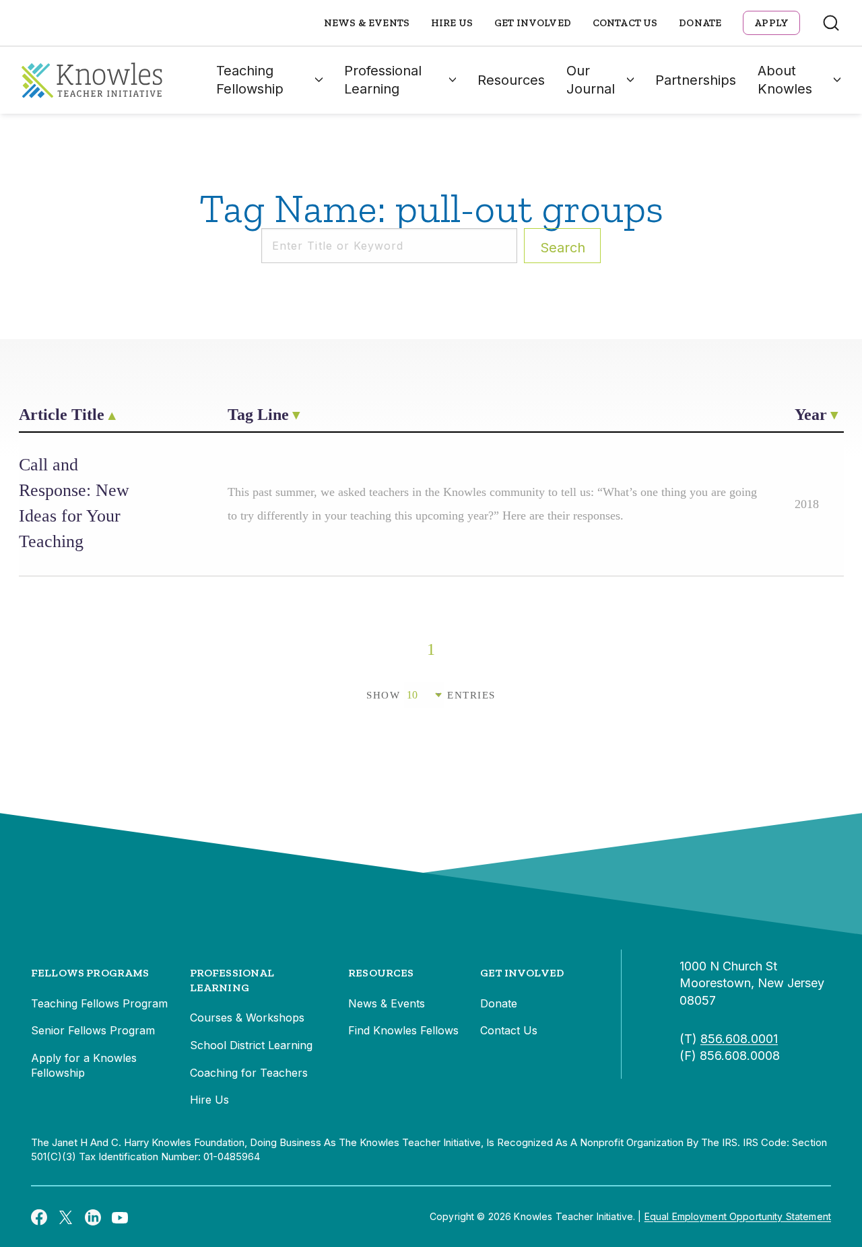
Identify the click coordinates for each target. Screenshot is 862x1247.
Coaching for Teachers (249, 1072)
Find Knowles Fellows (403, 1030)
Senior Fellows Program (93, 1030)
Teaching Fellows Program (99, 1003)
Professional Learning (383, 80)
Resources (511, 80)
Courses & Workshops (247, 1017)
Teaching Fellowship (250, 80)
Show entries (431, 695)
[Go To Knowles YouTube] (120, 1217)
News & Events (366, 23)
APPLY (771, 23)
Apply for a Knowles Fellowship (84, 1065)
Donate (700, 23)
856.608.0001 (739, 1039)
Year (811, 414)
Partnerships (695, 80)
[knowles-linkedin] (93, 1216)
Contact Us (625, 23)
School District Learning (251, 1045)
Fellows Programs (90, 972)
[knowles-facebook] (39, 1216)
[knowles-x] (66, 1216)
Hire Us (452, 23)
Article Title (61, 414)
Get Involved (532, 23)
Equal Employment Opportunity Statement (737, 1216)
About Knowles (785, 80)
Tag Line (258, 414)
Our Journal (590, 80)
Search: (562, 248)
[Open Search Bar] (831, 22)
